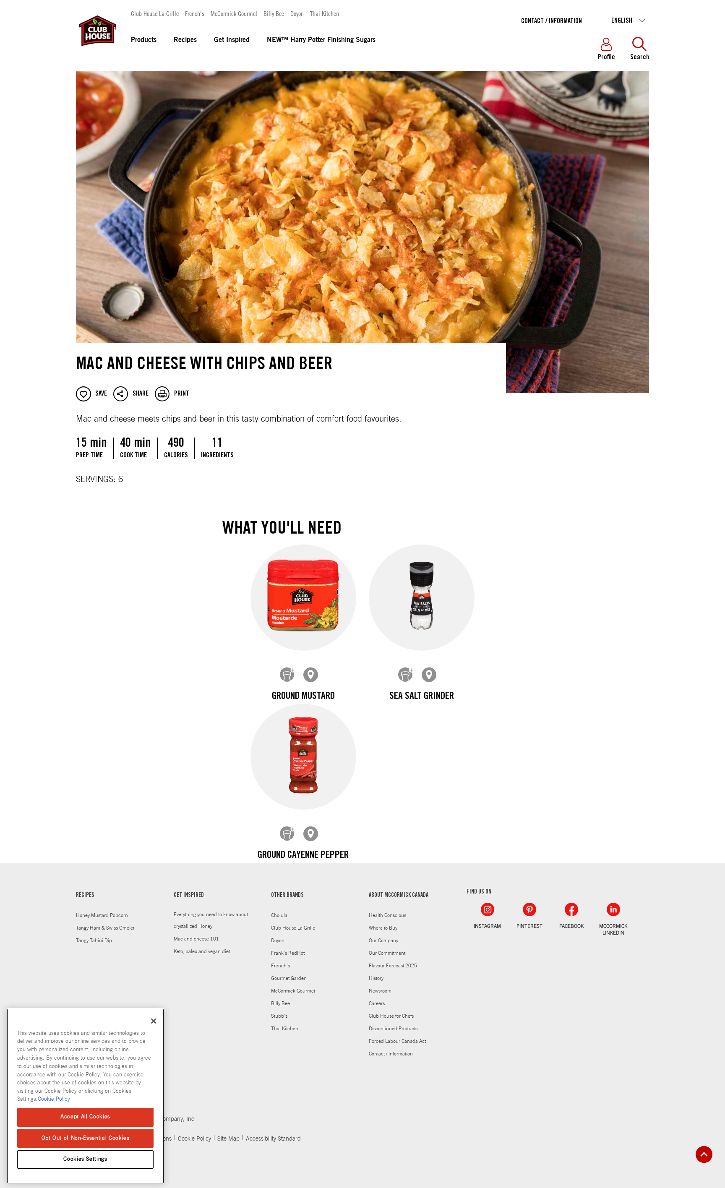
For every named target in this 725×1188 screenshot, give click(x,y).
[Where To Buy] (310, 675)
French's (194, 13)
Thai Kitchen (324, 13)
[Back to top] (704, 1154)
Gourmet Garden (289, 978)
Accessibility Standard (273, 1139)
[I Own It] (287, 675)
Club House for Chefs (391, 1016)
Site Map (228, 1139)
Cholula (279, 915)
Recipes (185, 40)
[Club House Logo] (97, 50)
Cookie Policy (194, 1139)
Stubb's (279, 1016)
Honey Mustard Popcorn (102, 915)
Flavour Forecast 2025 (393, 965)
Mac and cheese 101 (196, 938)
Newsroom (380, 990)
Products (143, 40)
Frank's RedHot (288, 953)
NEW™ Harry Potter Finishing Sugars (321, 40)
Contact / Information (551, 21)
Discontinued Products (393, 1028)
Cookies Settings (85, 1159)
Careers (377, 1003)
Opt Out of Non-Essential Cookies (86, 1138)
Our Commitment (387, 953)
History (376, 978)
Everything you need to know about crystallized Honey (211, 920)
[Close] (153, 1021)
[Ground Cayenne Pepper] (303, 756)
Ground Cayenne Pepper (303, 856)
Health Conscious (387, 915)
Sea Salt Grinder (421, 697)
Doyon (297, 13)
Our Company (383, 940)
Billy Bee (273, 13)
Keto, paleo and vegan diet (202, 951)
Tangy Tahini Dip (94, 940)
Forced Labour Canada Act (397, 1041)
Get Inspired (232, 40)
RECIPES (85, 896)
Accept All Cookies (85, 1117)
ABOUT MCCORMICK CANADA (398, 896)
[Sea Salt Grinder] (422, 597)
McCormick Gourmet (234, 13)
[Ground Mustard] (303, 597)
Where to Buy (383, 927)
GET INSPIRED (189, 896)
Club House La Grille (155, 13)
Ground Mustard (303, 697)
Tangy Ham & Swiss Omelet (105, 927)
